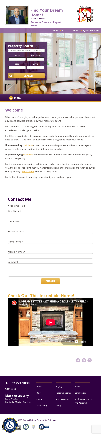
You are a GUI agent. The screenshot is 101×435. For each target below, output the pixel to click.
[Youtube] (84, 360)
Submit (50, 281)
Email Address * (16, 231)
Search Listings (62, 399)
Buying (59, 386)
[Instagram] (89, 360)
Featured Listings (63, 392)
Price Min (17, 55)
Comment (13, 261)
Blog (64, 30)
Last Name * (14, 221)
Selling (58, 405)
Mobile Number (16, 251)
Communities (80, 392)
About (77, 386)
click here (28, 145)
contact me (28, 171)
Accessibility (41, 405)
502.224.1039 (91, 30)
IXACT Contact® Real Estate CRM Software (36, 420)
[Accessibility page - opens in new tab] (45, 430)
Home (56, 30)
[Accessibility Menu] (10, 425)
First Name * (14, 211)
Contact (75, 30)
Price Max (35, 55)
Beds (17, 63)
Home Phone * (15, 241)
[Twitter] (78, 360)
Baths (35, 63)
